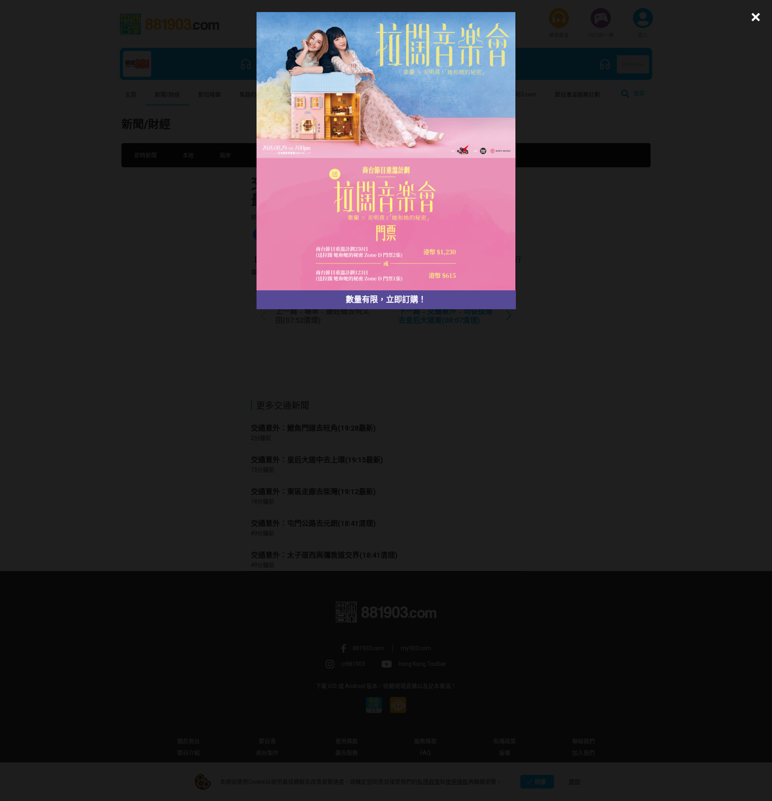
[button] (754, 17)
